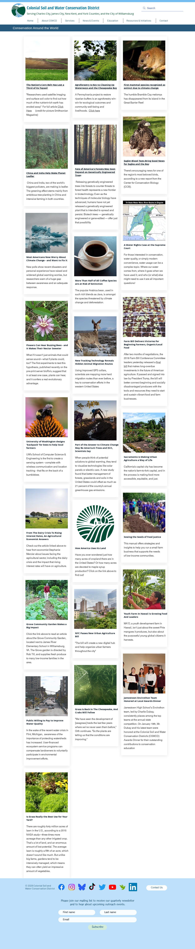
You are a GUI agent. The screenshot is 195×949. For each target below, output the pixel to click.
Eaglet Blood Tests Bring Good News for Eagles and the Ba (144, 162)
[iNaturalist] (123, 887)
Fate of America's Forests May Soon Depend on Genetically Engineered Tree (95, 172)
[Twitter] (102, 887)
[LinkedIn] (133, 887)
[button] (91, 20)
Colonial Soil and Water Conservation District (63, 8)
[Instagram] (71, 887)
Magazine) (32, 114)
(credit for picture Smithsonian (50, 110)
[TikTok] (92, 887)
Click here (94, 110)
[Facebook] (61, 887)
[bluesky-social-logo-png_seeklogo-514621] (82, 887)
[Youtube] (112, 887)
